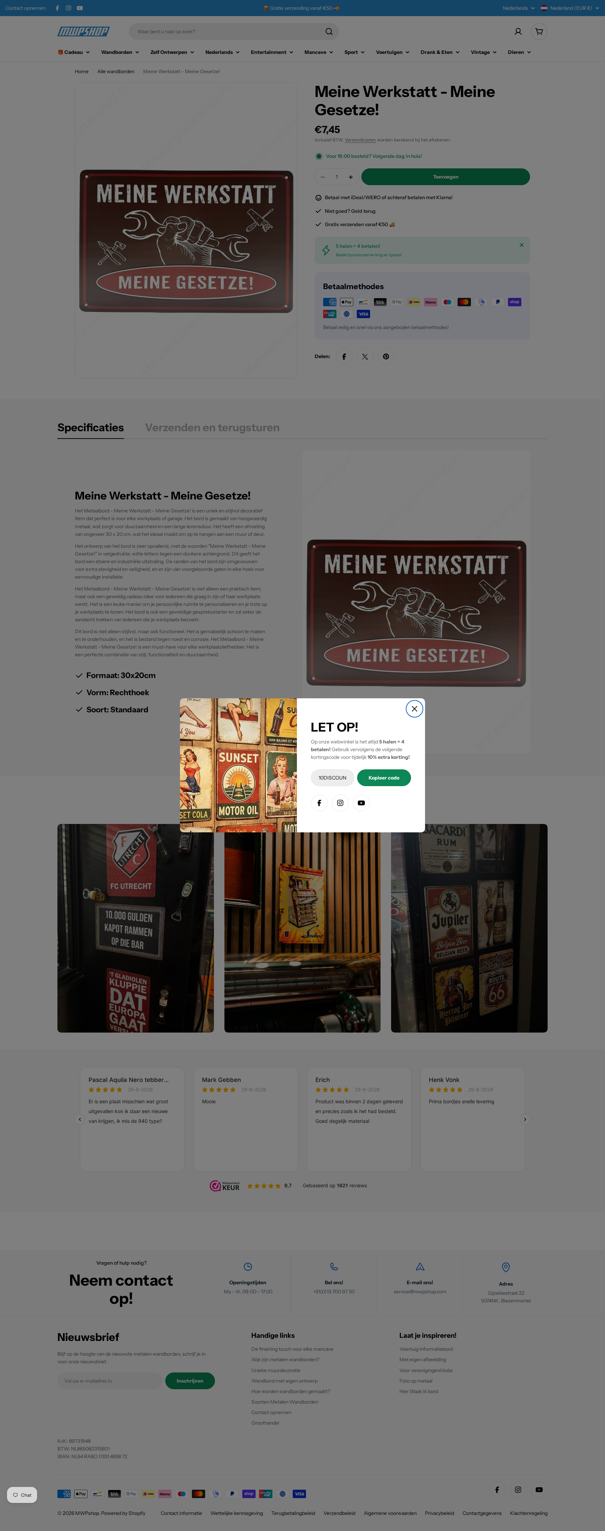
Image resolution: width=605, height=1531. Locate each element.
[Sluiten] (415, 709)
